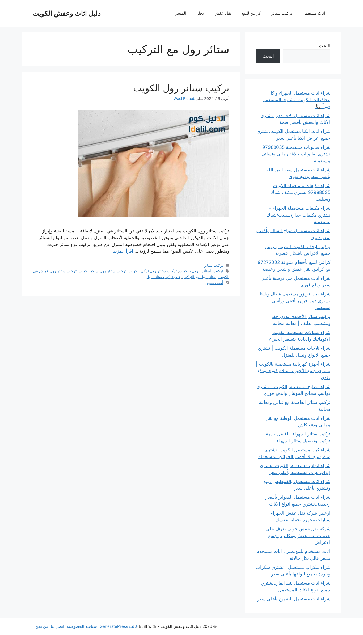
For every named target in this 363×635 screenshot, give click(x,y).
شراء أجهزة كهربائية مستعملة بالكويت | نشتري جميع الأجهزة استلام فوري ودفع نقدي (293, 370)
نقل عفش (222, 13)
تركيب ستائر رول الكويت (181, 88)
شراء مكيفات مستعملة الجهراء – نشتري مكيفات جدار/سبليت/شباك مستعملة (298, 214)
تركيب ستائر (281, 13)
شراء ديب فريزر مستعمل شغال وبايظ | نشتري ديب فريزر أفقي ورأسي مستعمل (293, 300)
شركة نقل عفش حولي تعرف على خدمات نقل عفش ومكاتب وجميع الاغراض (298, 535)
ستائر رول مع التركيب (199, 276)
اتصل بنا (57, 626)
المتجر (180, 13)
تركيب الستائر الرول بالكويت (201, 271)
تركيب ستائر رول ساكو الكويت (102, 271)
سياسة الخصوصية (82, 626)
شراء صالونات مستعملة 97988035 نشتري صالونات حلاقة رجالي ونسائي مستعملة (295, 154)
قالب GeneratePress (119, 626)
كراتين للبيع (251, 13)
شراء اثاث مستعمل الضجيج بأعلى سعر (293, 599)
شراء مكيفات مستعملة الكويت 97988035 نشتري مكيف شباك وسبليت (300, 192)
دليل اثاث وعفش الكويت (67, 13)
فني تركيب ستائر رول (163, 276)
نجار (200, 13)
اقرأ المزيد (123, 251)
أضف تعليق (214, 282)
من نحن (41, 626)
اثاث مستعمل (314, 13)
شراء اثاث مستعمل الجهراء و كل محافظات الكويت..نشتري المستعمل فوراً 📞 (296, 99)
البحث (324, 45)
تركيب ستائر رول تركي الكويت (153, 271)
